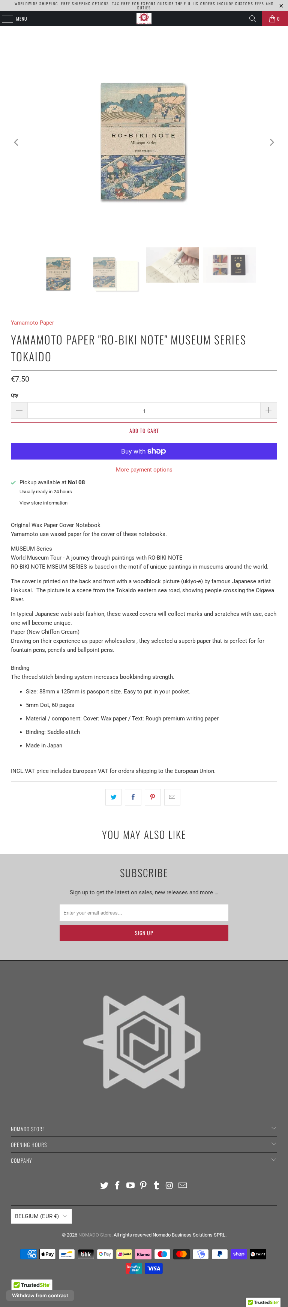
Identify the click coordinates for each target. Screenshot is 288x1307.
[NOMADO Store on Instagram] (170, 1186)
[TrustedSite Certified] (32, 1288)
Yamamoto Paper (32, 322)
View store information (44, 503)
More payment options (144, 469)
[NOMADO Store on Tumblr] (156, 1186)
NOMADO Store (94, 1235)
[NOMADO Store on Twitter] (104, 1186)
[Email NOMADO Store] (182, 1186)
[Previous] (16, 142)
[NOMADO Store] (144, 18)
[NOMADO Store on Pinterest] (143, 1186)
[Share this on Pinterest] (153, 797)
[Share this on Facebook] (133, 797)
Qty (14, 395)
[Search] (253, 18)
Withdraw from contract (40, 1295)
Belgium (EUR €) (37, 1216)
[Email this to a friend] (172, 797)
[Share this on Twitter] (113, 797)
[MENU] (3, 18)
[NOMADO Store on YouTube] (130, 1186)
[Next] (272, 142)
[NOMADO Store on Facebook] (117, 1186)
